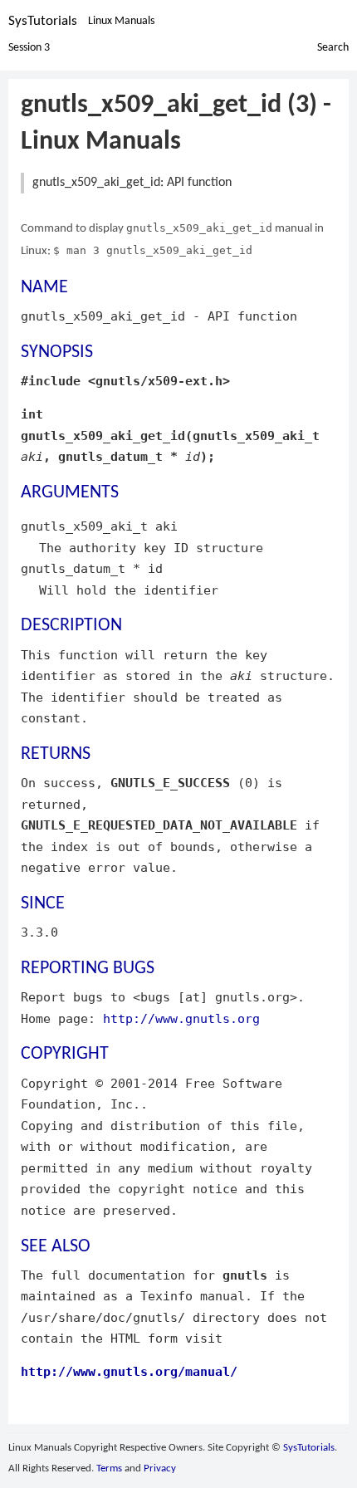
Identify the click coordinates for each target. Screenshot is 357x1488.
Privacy (160, 1468)
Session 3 (29, 48)
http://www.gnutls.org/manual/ (129, 1371)
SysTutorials (42, 21)
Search (333, 48)
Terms (109, 1468)
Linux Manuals (121, 21)
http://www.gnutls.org (181, 1018)
